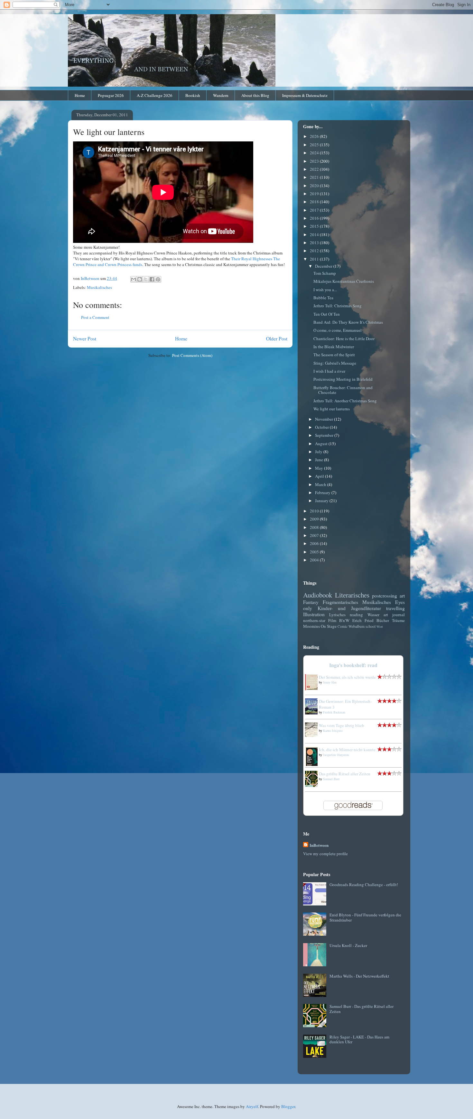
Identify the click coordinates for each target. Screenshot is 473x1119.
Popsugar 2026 (111, 95)
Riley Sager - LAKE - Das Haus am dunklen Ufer (359, 1039)
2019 (315, 193)
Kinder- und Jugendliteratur (349, 608)
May (319, 468)
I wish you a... (325, 289)
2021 (315, 177)
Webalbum (356, 626)
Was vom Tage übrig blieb (341, 725)
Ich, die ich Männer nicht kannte (347, 749)
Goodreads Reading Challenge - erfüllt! (363, 884)
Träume (398, 620)
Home (80, 95)
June (319, 460)
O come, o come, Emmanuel (337, 330)
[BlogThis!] (139, 279)
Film (332, 620)
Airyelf (252, 1106)
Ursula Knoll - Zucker (348, 945)
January (322, 500)
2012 (315, 250)
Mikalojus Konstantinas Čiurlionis (343, 281)
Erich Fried (363, 620)
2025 (315, 145)
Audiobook (317, 594)
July (319, 451)
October (322, 427)
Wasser (373, 614)
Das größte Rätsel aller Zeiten (344, 774)
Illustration (314, 614)
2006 (315, 543)
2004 (315, 560)
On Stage (329, 626)
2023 (315, 161)
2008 (315, 527)
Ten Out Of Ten (326, 314)
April (320, 476)
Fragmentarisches (340, 602)
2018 (315, 202)
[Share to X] (146, 279)
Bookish (192, 95)
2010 (315, 511)
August (322, 443)
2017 (315, 210)
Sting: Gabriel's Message (334, 363)
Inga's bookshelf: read (353, 665)
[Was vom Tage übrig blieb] (313, 735)
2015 (315, 226)
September (324, 435)
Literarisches (352, 594)
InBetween (319, 845)
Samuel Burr (331, 779)
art (402, 595)
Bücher (382, 620)
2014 (315, 234)
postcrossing (384, 595)
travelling (395, 608)
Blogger (288, 1106)
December (324, 266)
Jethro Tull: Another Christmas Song (345, 401)
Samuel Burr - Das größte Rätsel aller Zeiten (361, 1008)
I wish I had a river (329, 371)
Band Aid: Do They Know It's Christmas (348, 322)
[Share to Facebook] (152, 279)
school (371, 626)
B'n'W (344, 620)
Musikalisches (99, 287)
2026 (315, 136)
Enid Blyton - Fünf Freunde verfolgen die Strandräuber (365, 917)
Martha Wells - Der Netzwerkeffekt (359, 976)
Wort (379, 626)
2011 (315, 259)
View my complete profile (325, 853)
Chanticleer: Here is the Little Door (344, 338)
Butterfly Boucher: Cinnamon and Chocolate (343, 390)
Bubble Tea (323, 298)
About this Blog (255, 95)
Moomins (311, 626)
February (323, 492)
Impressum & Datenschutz (305, 95)
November (324, 419)
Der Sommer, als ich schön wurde (347, 677)
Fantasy (311, 602)
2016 (315, 218)
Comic (343, 626)
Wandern (220, 95)
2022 (315, 169)
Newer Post (84, 338)
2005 (315, 552)
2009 (315, 519)
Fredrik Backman (334, 712)
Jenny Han (330, 682)
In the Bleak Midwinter (333, 346)
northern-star (314, 620)
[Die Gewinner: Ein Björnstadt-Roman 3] (313, 713)
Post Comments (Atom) (192, 355)
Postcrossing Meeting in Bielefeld (343, 379)
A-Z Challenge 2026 (154, 95)
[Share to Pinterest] (158, 279)
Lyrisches (337, 614)
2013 (315, 242)
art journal (394, 614)
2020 (315, 185)
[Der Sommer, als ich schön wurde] (313, 689)
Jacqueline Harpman (336, 754)
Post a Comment (95, 317)
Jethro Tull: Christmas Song (337, 306)
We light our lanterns (331, 409)
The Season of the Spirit (334, 355)
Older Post (276, 338)
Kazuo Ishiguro (333, 730)
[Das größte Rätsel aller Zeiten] (313, 785)
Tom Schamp (324, 273)
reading (356, 614)
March (321, 484)
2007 (315, 535)
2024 (315, 153)
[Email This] (133, 279)
